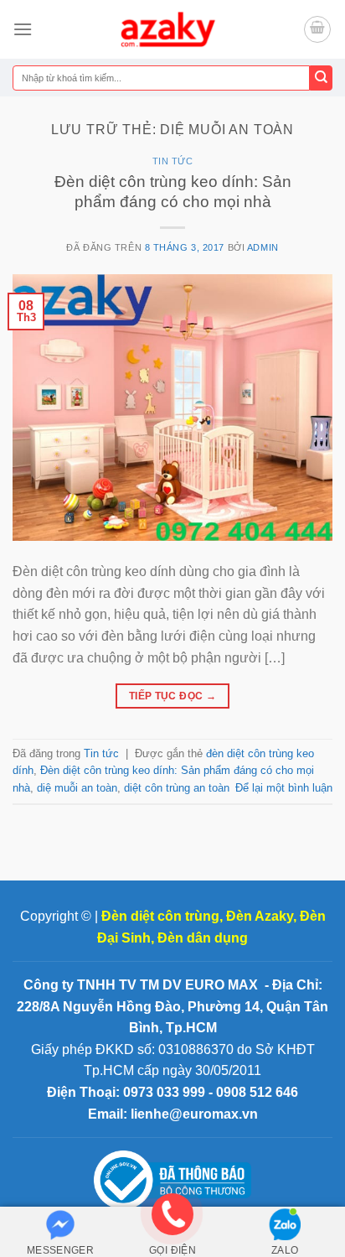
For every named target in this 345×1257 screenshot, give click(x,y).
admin (263, 247)
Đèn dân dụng (202, 938)
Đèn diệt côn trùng (160, 916)
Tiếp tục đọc (172, 696)
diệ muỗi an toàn (77, 788)
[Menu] (23, 28)
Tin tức (172, 161)
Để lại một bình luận (283, 788)
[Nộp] (321, 78)
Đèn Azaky (259, 916)
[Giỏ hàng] (317, 29)
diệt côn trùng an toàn (176, 788)
